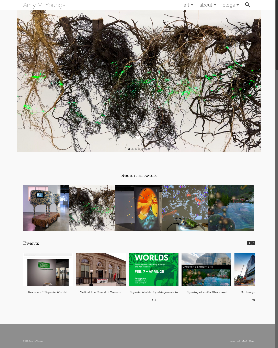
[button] (253, 243)
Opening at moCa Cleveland (206, 292)
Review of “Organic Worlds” (48, 292)
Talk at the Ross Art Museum (100, 292)
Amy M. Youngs (44, 5)
